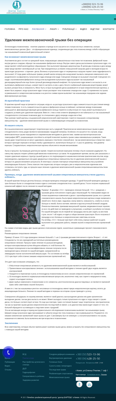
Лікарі (53, 29)
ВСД (24, 354)
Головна (10, 29)
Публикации (10, 362)
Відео (83, 29)
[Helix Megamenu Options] (115, 19)
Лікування (38, 29)
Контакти (108, 29)
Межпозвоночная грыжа (59, 377)
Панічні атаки (28, 358)
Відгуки (94, 29)
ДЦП (25, 368)
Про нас (24, 29)
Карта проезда (81, 374)
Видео (7, 365)
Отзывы (8, 369)
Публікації (68, 29)
